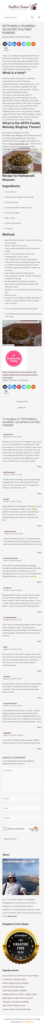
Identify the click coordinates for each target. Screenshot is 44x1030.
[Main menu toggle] (39, 17)
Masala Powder (8, 37)
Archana (6, 677)
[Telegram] (24, 44)
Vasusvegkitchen (10, 703)
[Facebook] (9, 44)
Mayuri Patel (8, 434)
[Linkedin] (14, 44)
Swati (5, 647)
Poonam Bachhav (9, 617)
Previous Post (22, 401)
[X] (5, 44)
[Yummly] (33, 44)
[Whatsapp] (29, 44)
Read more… (13, 916)
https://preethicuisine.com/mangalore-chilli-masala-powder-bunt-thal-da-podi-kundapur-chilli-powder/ (20, 374)
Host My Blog (27, 1022)
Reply (39, 467)
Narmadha (7, 733)
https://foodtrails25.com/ (19, 144)
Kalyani (6, 499)
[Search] (32, 17)
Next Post (22, 408)
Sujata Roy (7, 588)
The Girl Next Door (10, 558)
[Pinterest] (19, 44)
